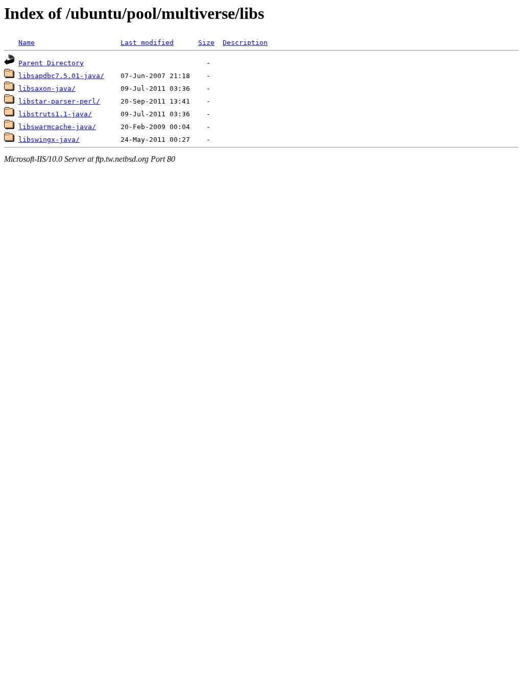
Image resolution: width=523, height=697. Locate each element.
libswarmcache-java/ (57, 127)
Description (245, 42)
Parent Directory (51, 63)
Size (206, 42)
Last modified (147, 42)
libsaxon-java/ (47, 88)
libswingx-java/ (49, 139)
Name (26, 42)
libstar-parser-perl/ (59, 101)
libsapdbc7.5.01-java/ (61, 76)
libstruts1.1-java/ (55, 114)
